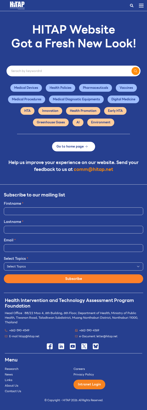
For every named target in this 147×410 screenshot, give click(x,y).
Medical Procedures (26, 99)
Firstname (14, 203)
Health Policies (60, 87)
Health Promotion (83, 110)
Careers (79, 368)
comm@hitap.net (93, 169)
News (9, 374)
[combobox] (73, 266)
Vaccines (126, 87)
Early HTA (115, 110)
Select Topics (16, 258)
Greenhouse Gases (51, 122)
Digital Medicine (123, 99)
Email (10, 240)
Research (11, 368)
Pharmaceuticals (95, 87)
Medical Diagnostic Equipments (76, 99)
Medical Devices (26, 87)
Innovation (50, 110)
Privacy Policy (84, 374)
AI (78, 122)
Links (8, 380)
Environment (100, 122)
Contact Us (13, 391)
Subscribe (73, 278)
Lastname (14, 221)
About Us (11, 385)
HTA (27, 110)
